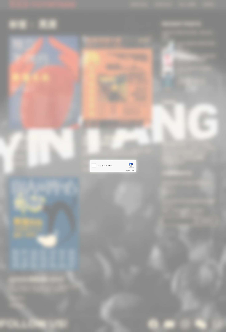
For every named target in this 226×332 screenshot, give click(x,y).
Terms (132, 170)
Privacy (128, 170)
